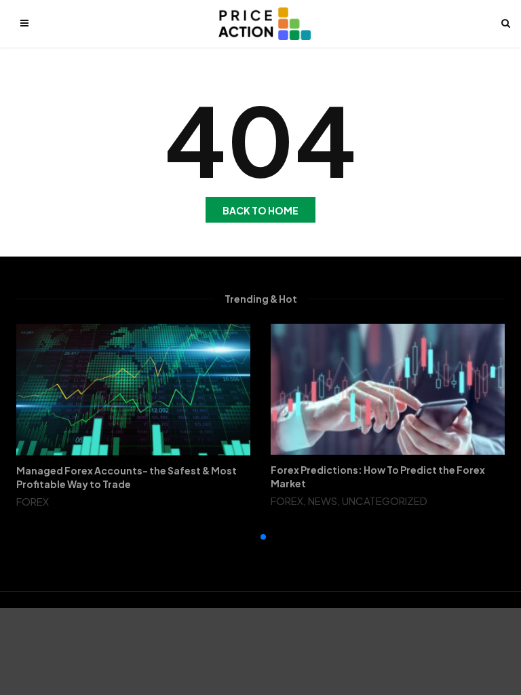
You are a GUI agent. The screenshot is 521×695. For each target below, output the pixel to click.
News (322, 500)
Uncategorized (384, 500)
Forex (32, 501)
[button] (252, 537)
